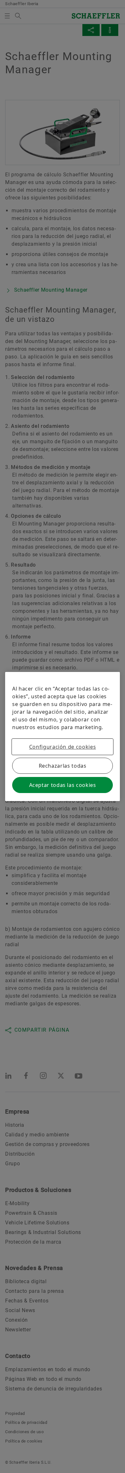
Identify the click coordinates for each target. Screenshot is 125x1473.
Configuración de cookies (62, 746)
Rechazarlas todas (63, 765)
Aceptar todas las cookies (62, 785)
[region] (62, 736)
